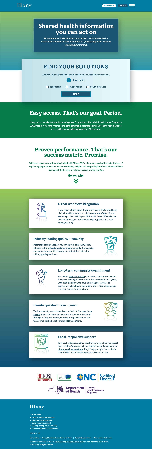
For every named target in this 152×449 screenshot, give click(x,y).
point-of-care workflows (95, 213)
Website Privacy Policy (83, 438)
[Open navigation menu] (132, 6)
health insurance (98, 87)
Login (122, 6)
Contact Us (35, 433)
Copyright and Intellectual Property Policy (57, 438)
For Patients (109, 6)
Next (76, 94)
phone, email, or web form (70, 349)
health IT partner (77, 276)
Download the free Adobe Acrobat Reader (70, 442)
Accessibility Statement (103, 438)
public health (75, 87)
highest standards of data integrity (64, 248)
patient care (55, 87)
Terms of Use (34, 438)
